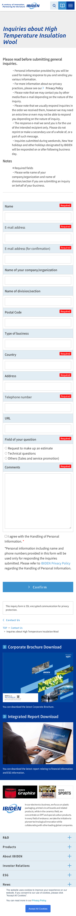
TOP (5, 627)
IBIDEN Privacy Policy (55, 563)
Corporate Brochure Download (35, 647)
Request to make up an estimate (30, 448)
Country (37, 354)
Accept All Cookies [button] (38, 908)
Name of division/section (22, 291)
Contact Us (17, 627)
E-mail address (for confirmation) (37, 248)
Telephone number (37, 397)
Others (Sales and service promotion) (33, 458)
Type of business (17, 333)
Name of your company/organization (31, 270)
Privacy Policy (39, 900)
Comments (37, 467)
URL (8, 418)
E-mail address (37, 227)
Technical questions (21, 453)
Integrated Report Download (33, 716)
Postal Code (37, 312)
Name (37, 206)
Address (37, 375)
